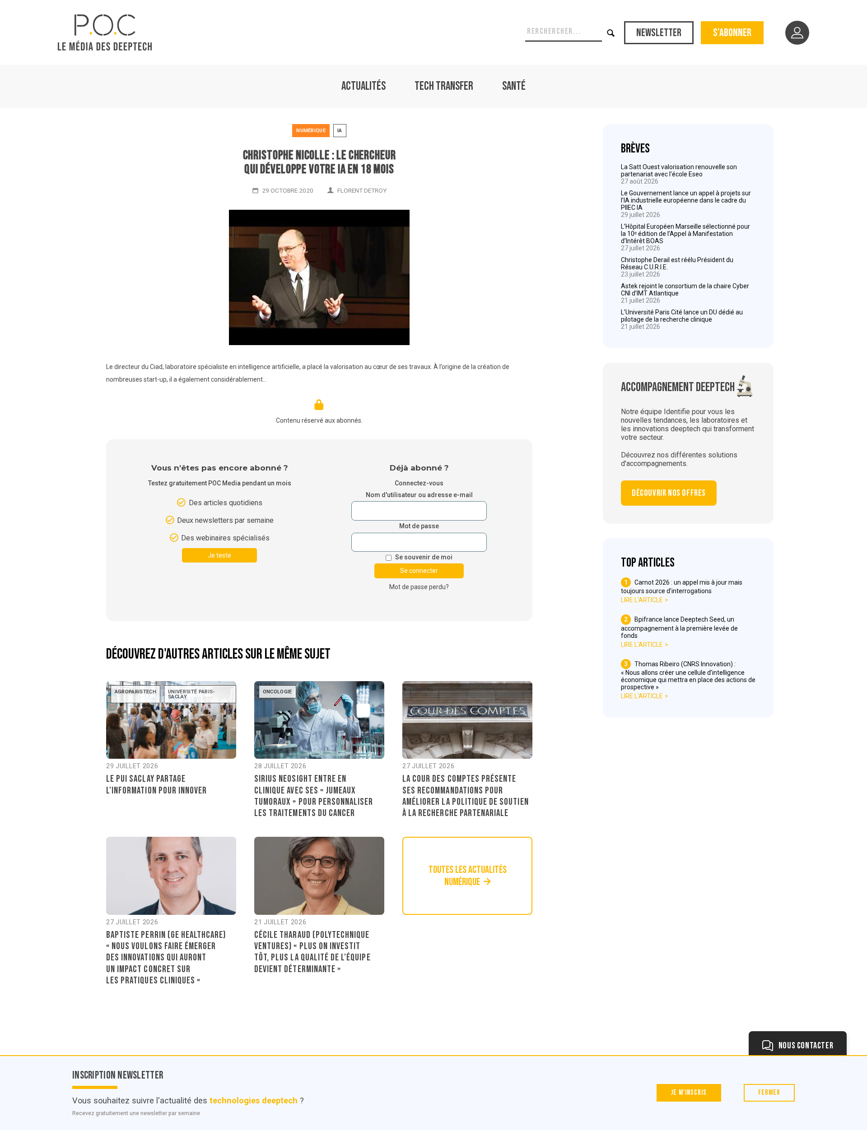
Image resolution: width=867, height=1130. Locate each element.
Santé (514, 86)
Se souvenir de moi (423, 557)
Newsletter (658, 32)
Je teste (219, 555)
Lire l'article (642, 600)
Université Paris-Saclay (191, 694)
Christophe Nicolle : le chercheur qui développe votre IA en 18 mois (319, 162)
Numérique (311, 131)
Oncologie (277, 692)
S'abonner (732, 32)
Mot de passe (419, 526)
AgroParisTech (135, 692)
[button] (611, 33)
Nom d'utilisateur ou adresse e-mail (419, 495)
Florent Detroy (362, 190)
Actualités (363, 86)
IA (339, 131)
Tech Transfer (444, 86)
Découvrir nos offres (669, 493)
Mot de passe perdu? (419, 586)
